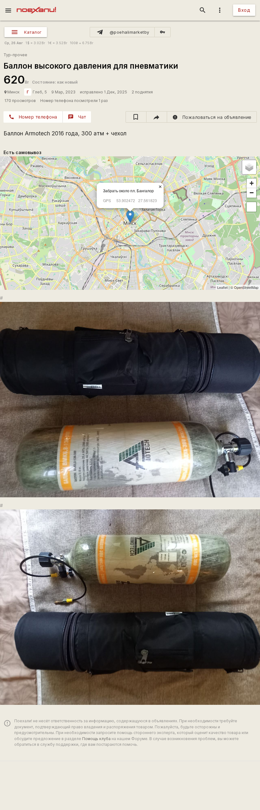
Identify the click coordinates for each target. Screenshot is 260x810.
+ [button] (252, 183)
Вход (244, 10)
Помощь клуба (96, 738)
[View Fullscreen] (251, 207)
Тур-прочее (15, 54)
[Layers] (249, 167)
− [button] (252, 193)
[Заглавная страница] (36, 4)
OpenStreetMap (246, 287)
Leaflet (222, 287)
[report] (212, 117)
